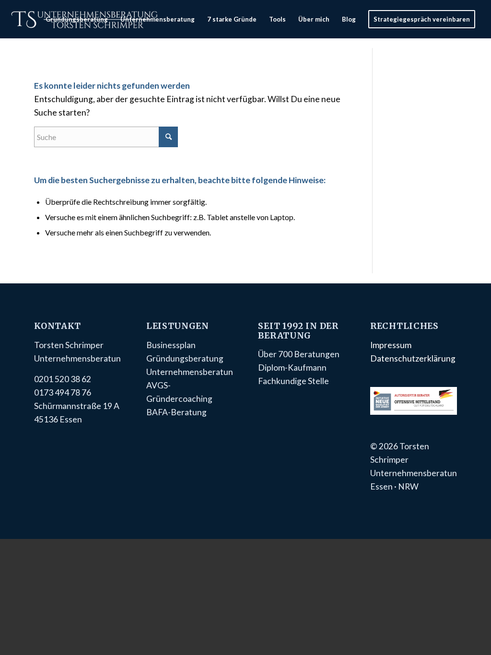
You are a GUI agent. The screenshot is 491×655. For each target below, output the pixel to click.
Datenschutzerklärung (413, 358)
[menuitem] (76, 19)
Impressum (390, 345)
